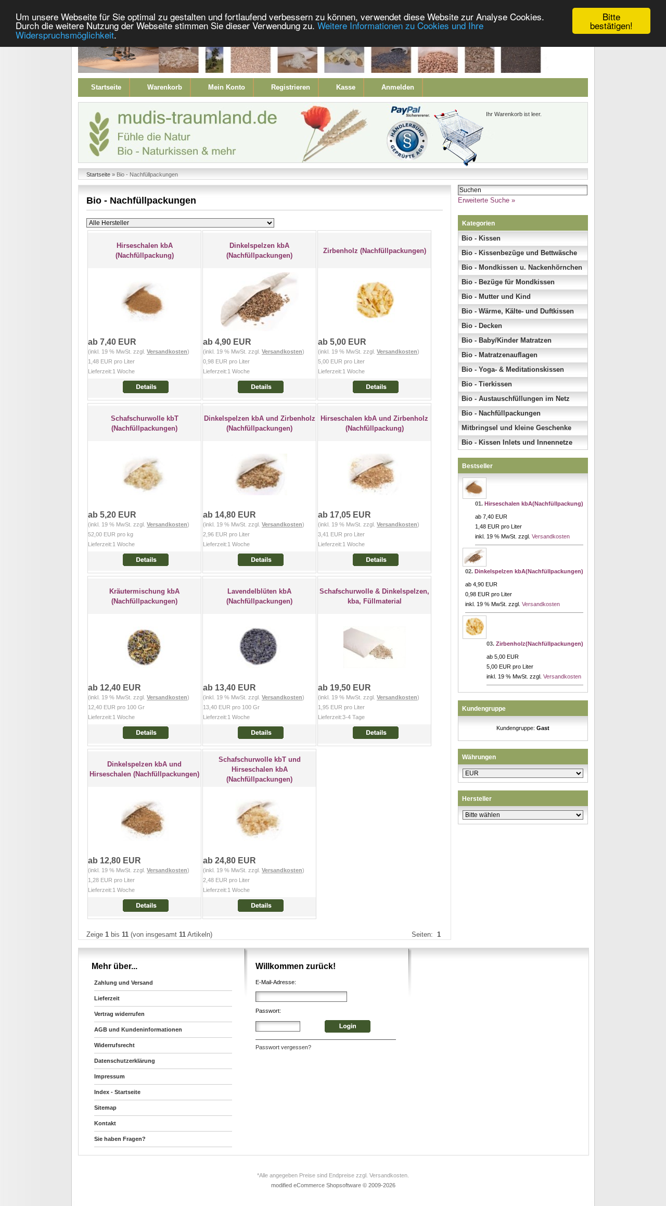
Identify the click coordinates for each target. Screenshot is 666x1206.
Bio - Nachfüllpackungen (501, 413)
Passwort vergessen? (283, 1047)
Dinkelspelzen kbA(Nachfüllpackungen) (529, 571)
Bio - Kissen (481, 238)
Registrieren (290, 87)
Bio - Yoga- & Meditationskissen (513, 369)
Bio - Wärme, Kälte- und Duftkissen (518, 311)
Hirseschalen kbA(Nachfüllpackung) (533, 503)
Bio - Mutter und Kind (496, 296)
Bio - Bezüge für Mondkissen (508, 282)
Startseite (106, 87)
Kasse (345, 87)
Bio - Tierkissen (487, 384)
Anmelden (397, 87)
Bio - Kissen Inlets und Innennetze (517, 442)
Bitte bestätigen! (611, 21)
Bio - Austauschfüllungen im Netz (516, 399)
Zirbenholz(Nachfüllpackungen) (539, 643)
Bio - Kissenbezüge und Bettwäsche (519, 253)
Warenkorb (164, 87)
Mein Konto (226, 87)
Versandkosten (167, 351)
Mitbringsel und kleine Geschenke (516, 428)
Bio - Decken (482, 326)
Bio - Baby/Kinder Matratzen (507, 340)
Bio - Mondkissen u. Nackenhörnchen (522, 267)
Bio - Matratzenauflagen (499, 355)
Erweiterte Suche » (486, 200)
